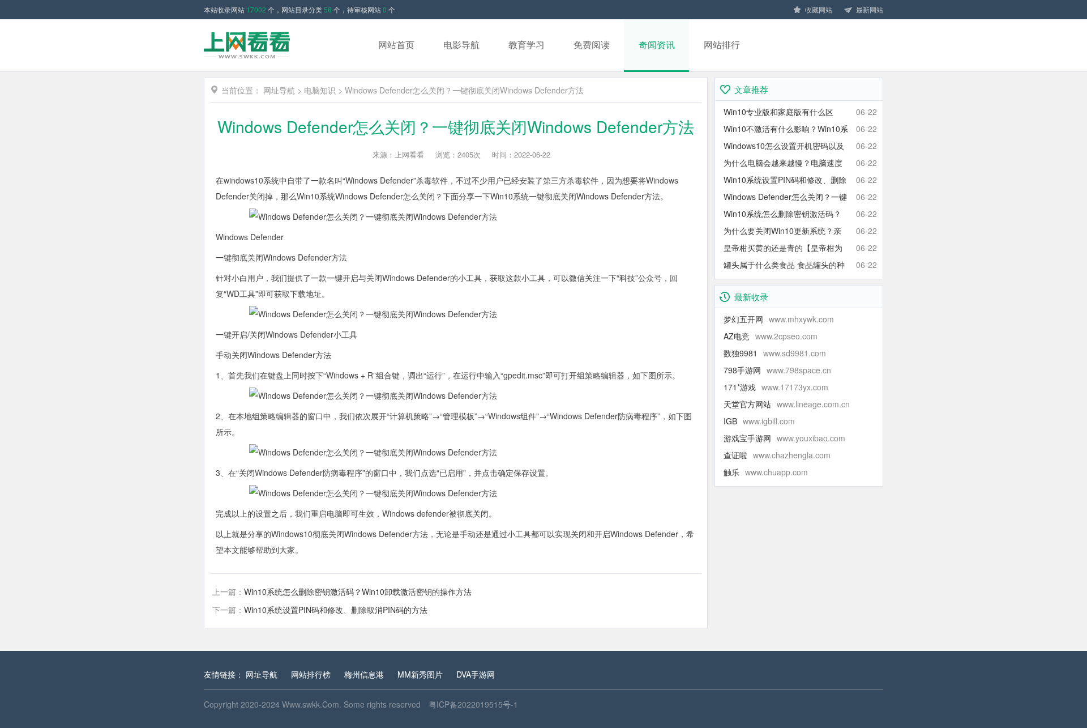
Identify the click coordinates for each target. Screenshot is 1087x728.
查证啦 (777, 455)
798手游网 (777, 370)
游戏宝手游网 (784, 438)
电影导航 (461, 44)
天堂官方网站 (787, 404)
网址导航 (279, 90)
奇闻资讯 (657, 44)
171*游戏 (776, 387)
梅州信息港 (364, 674)
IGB (759, 421)
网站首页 (396, 44)
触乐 (766, 472)
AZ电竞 (771, 336)
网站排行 (722, 44)
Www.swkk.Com (310, 704)
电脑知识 (320, 90)
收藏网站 (818, 9)
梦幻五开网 (779, 319)
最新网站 (869, 9)
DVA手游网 (475, 674)
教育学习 (526, 44)
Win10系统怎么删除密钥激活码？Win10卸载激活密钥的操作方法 (358, 591)
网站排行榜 (311, 674)
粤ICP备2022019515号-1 (473, 704)
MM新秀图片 (420, 674)
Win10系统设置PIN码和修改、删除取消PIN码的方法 (335, 609)
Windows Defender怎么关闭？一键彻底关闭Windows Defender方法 (464, 90)
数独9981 (775, 353)
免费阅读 (592, 44)
